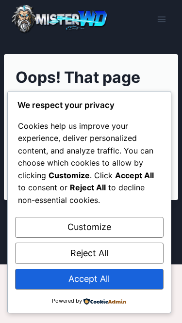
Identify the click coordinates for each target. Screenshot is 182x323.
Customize (89, 227)
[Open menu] (161, 19)
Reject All (89, 253)
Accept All (89, 279)
